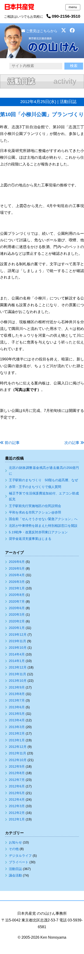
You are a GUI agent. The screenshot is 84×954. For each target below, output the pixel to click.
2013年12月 (18, 667)
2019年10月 (18, 647)
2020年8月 (17, 595)
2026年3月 (17, 582)
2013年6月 (17, 707)
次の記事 (71, 443)
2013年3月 (17, 727)
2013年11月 (17, 674)
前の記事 (12, 443)
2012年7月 (17, 780)
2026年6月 (17, 562)
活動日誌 (15, 869)
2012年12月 (18, 747)
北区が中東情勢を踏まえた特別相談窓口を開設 (43, 525)
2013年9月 (17, 687)
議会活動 (15, 875)
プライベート (18, 862)
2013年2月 (17, 733)
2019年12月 (18, 634)
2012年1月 (17, 819)
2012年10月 (18, 760)
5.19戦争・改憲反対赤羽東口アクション (38, 532)
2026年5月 (17, 568)
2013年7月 (17, 700)
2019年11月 (17, 641)
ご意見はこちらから (41, 31)
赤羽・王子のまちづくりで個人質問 (35, 487)
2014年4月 (17, 654)
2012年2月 (17, 813)
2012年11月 (17, 753)
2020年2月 (17, 621)
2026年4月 (17, 575)
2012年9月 (17, 766)
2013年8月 (17, 694)
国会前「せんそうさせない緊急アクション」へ (43, 519)
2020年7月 (17, 601)
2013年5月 (17, 714)
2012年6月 (17, 786)
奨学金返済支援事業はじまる (30, 539)
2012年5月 (17, 793)
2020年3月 (17, 614)
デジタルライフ (20, 855)
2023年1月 (17, 588)
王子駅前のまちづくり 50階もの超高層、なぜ (43, 480)
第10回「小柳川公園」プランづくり (42, 114)
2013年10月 (18, 680)
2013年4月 (17, 720)
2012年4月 (17, 799)
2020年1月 (17, 628)
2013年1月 (17, 740)
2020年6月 (17, 608)
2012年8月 (17, 773)
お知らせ (15, 842)
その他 (14, 849)
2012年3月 (17, 806)
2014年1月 (17, 661)
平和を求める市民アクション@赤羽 (35, 512)
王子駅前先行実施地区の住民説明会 (35, 506)
